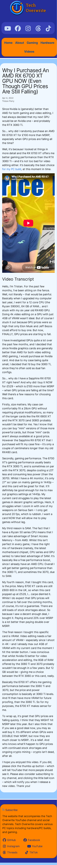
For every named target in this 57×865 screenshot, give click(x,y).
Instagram (13, 846)
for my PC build (11, 169)
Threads (11, 852)
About (19, 43)
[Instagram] (28, 28)
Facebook (33, 840)
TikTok (33, 852)
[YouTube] (8, 28)
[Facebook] (18, 28)
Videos (29, 51)
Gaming (32, 43)
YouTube (36, 846)
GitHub (11, 840)
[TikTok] (48, 28)
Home (8, 43)
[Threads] (38, 28)
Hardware (47, 43)
